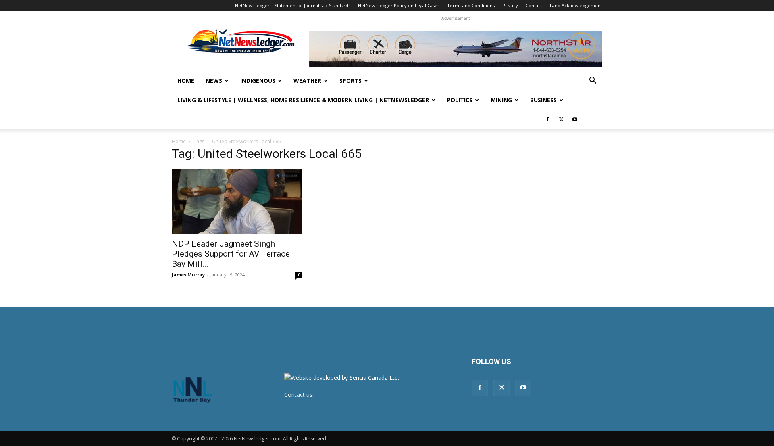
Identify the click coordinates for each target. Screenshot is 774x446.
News (214, 80)
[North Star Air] (455, 49)
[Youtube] (575, 119)
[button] (592, 81)
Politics (459, 100)
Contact (534, 5)
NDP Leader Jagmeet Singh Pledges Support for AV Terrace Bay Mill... (231, 254)
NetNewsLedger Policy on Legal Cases (398, 5)
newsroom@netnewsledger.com (357, 394)
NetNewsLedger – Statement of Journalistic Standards (292, 5)
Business (543, 100)
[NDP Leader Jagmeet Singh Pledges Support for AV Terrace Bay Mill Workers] (237, 201)
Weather (307, 80)
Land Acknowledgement (576, 5)
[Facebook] (547, 119)
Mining (501, 100)
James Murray (188, 275)
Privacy (510, 5)
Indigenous (257, 80)
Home (185, 80)
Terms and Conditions (471, 5)
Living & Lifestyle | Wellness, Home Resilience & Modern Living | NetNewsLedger (303, 100)
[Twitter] (561, 119)
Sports (350, 80)
